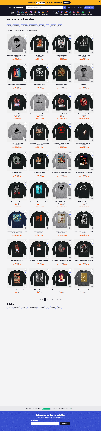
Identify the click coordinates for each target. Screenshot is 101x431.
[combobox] (44, 7)
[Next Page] (61, 299)
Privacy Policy (47, 426)
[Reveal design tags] (25, 52)
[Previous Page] (40, 299)
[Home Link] (18, 8)
